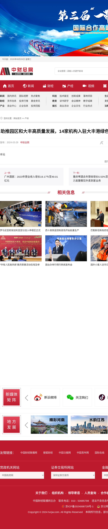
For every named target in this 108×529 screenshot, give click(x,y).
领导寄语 (74, 492)
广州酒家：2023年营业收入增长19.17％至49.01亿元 (31, 177)
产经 (70, 86)
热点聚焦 (35, 96)
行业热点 (87, 106)
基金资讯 (35, 101)
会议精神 (75, 101)
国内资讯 (11, 96)
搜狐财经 (48, 452)
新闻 (31, 86)
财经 (50, 86)
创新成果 (75, 96)
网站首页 (17, 118)
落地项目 (87, 96)
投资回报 (35, 106)
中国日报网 (65, 452)
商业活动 (64, 106)
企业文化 (75, 106)
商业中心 (11, 106)
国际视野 (23, 96)
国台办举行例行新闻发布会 (58, 265)
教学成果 (87, 101)
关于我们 (41, 492)
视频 (91, 86)
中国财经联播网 (28, 452)
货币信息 (11, 101)
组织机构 (58, 492)
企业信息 (23, 106)
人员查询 (90, 492)
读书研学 (64, 101)
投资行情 (23, 101)
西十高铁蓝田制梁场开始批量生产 (62, 230)
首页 (11, 86)
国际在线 (99, 452)
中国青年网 (83, 452)
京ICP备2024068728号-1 (79, 506)
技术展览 (64, 96)
